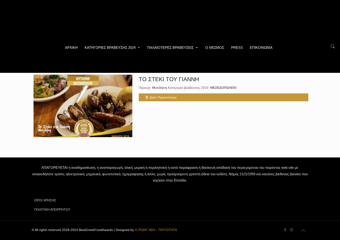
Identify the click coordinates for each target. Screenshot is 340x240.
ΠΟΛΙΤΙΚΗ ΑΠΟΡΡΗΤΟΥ (52, 209)
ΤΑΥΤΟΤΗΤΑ (167, 230)
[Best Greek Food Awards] (170, 21)
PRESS (237, 47)
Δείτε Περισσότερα (163, 97)
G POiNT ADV (145, 230)
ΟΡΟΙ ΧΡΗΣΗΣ (45, 200)
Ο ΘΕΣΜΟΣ (214, 47)
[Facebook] (285, 230)
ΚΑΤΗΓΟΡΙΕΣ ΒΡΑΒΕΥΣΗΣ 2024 (110, 47)
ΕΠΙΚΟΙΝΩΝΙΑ (261, 47)
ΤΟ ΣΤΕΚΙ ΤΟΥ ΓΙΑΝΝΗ (169, 79)
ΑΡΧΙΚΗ (71, 47)
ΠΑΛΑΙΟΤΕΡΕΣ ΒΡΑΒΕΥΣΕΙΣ (170, 47)
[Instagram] (291, 230)
